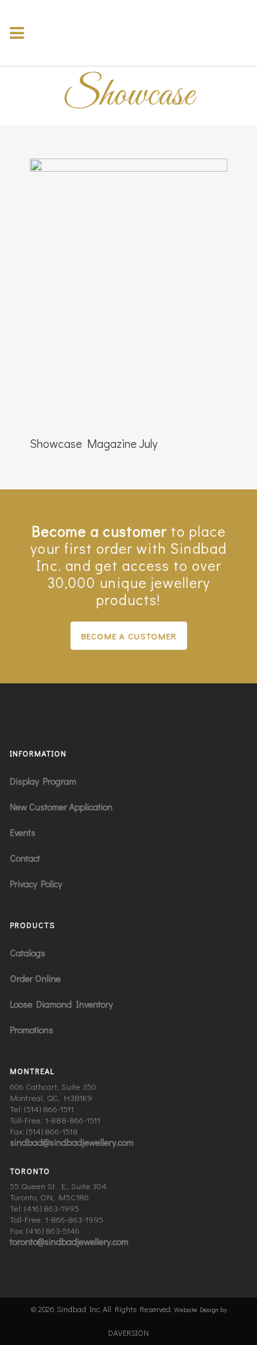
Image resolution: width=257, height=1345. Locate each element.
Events (23, 832)
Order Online (35, 978)
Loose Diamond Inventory (61, 1004)
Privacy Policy (36, 883)
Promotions (31, 1029)
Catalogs (27, 952)
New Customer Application (61, 806)
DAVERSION (128, 1332)
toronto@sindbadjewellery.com (69, 1241)
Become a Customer (129, 635)
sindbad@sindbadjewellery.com (72, 1142)
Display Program (43, 781)
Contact (25, 858)
